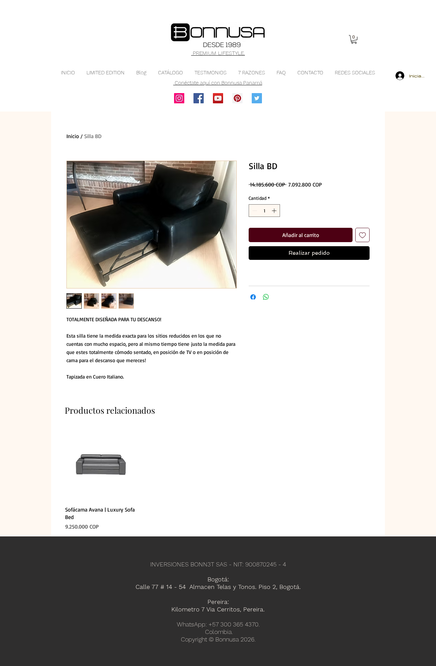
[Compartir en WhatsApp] (266, 297)
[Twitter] (257, 98)
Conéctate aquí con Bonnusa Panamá (217, 83)
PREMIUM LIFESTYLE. (218, 53)
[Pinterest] (237, 98)
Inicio (72, 136)
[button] (354, 39)
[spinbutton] (264, 211)
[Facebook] (198, 98)
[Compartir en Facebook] (253, 297)
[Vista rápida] (101, 464)
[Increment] (274, 211)
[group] (218, 479)
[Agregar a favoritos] (362, 235)
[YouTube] (218, 98)
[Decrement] (254, 211)
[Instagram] (179, 98)
